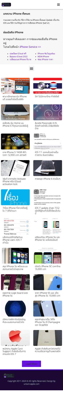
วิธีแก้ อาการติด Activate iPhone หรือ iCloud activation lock (14, 181)
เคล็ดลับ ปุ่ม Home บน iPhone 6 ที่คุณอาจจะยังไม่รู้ (15, 124)
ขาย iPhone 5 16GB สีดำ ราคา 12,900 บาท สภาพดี (14, 154)
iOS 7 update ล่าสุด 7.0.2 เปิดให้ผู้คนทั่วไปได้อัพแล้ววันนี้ (47, 210)
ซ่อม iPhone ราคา (45, 59)
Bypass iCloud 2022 (18, 56)
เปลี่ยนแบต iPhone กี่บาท (20, 59)
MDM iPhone (43, 56)
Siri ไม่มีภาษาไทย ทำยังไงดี (47, 96)
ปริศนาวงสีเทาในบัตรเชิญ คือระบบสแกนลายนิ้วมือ (14, 321)
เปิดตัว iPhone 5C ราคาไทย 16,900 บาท (47, 268)
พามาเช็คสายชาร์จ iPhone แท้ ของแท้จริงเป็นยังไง (15, 98)
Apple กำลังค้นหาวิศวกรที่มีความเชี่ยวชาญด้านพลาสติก (47, 350)
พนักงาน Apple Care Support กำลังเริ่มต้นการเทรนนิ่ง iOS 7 (14, 351)
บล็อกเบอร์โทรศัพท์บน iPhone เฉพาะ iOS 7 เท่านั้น (13, 240)
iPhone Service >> (30, 47)
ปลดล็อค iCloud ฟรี (18, 54)
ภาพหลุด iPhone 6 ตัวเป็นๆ (47, 179)
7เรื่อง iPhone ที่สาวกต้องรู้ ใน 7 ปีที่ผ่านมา (15, 209)
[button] (58, 4)
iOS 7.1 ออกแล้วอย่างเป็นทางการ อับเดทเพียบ (46, 154)
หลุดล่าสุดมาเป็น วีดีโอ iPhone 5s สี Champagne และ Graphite (47, 322)
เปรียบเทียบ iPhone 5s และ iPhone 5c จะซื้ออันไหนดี (47, 239)
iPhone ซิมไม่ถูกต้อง (46, 54)
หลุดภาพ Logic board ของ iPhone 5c (15, 294)
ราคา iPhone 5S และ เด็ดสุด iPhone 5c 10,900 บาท (47, 294)
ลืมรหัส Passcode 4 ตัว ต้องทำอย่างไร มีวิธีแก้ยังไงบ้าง (47, 125)
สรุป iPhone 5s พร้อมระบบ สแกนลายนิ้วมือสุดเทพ (15, 268)
